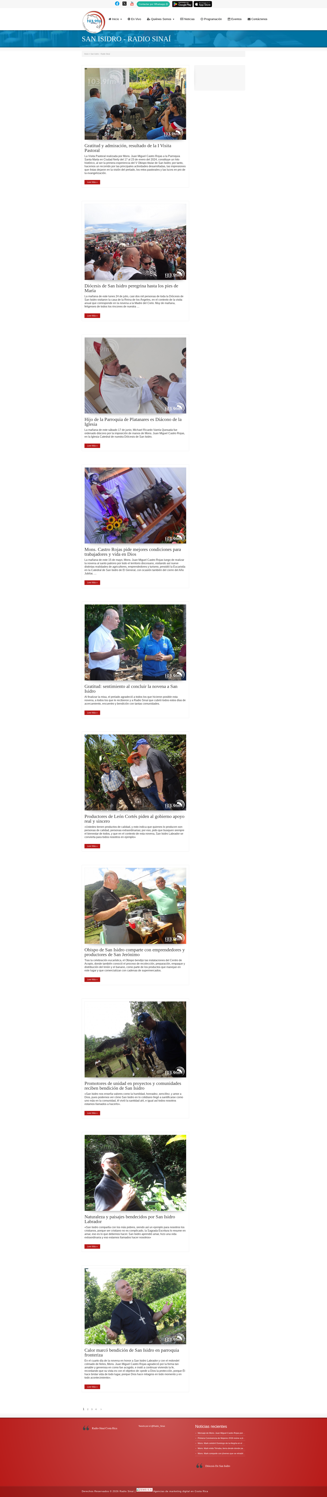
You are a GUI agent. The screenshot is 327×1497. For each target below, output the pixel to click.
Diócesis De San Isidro (217, 1466)
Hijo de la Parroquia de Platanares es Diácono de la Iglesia (133, 422)
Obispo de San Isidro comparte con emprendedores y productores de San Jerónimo (134, 952)
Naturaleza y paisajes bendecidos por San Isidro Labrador (129, 1219)
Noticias (189, 19)
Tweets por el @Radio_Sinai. (151, 1426)
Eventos (236, 19)
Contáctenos (259, 19)
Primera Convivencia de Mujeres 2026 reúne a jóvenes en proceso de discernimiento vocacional (242, 1438)
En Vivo (136, 19)
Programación (213, 19)
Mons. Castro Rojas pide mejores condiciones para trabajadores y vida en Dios (132, 552)
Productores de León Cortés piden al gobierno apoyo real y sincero (134, 819)
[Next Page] (101, 1409)
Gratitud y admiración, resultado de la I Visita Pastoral (127, 148)
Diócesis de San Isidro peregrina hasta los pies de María (131, 288)
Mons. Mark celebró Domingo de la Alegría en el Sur (222, 1443)
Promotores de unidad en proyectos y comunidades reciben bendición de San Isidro (132, 1086)
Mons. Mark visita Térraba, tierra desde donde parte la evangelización (230, 1448)
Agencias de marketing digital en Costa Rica (180, 1491)
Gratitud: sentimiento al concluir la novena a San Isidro (130, 689)
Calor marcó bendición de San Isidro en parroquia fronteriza (131, 1352)
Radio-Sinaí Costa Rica (104, 1428)
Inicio (115, 19)
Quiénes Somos (161, 19)
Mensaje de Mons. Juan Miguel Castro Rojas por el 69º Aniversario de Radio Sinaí (236, 1433)
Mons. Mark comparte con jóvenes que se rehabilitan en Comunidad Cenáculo (234, 1453)
